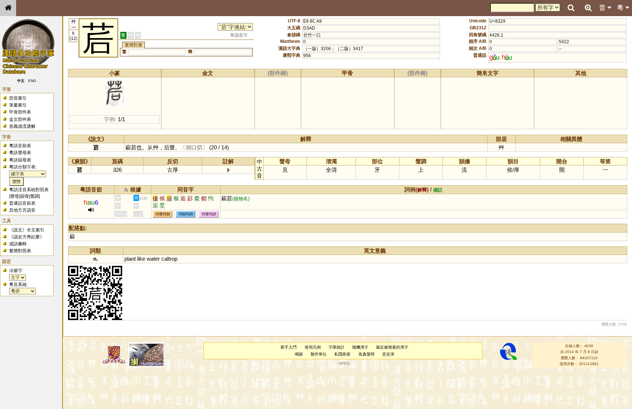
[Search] (571, 8)
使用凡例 (313, 347)
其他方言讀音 (22, 210)
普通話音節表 (22, 203)
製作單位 (319, 354)
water (153, 259)
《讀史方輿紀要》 (26, 236)
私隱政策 (342, 354)
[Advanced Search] (588, 7)
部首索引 (18, 98)
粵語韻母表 (20, 160)
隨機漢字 (360, 347)
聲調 (34, 196)
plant (130, 259)
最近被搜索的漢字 (392, 347)
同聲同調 (209, 214)
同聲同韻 (162, 214)
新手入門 (289, 347)
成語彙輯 (18, 243)
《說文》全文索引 (26, 230)
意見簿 (388, 354)
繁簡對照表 (20, 250)
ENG (32, 81)
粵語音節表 (20, 145)
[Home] (8, 8)
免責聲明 (366, 354)
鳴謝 (299, 354)
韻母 (24, 196)
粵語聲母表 (20, 152)
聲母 (14, 196)
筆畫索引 (18, 105)
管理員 (344, 364)
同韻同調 (185, 214)
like (141, 259)
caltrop (169, 259)
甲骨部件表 (20, 112)
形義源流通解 (22, 126)
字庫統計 (336, 347)
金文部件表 (20, 119)
